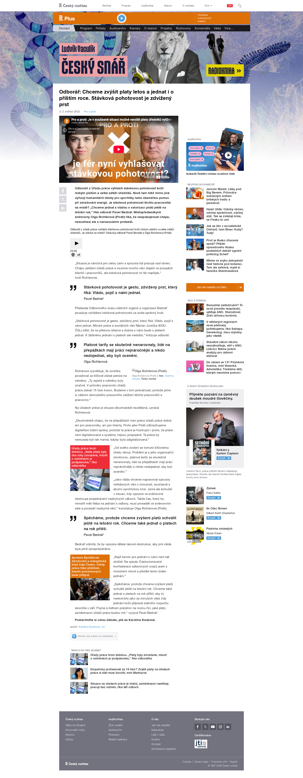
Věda (217, 28)
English (234, 761)
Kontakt (156, 744)
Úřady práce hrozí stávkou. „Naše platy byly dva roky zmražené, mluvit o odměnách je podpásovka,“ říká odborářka (89, 457)
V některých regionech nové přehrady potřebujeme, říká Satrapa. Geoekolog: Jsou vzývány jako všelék (224, 328)
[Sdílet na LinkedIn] (62, 207)
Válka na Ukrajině (75, 725)
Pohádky (193, 154)
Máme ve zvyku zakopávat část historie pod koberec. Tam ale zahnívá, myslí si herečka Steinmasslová (224, 266)
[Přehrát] (76, 243)
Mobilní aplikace (118, 739)
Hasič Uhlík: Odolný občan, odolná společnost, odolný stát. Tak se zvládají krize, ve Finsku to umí (225, 214)
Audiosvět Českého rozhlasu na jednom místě (210, 174)
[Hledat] (239, 5)
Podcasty (114, 734)
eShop (69, 739)
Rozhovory (183, 28)
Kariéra (156, 739)
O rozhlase (188, 5)
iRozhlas (106, 5)
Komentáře (202, 28)
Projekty (166, 28)
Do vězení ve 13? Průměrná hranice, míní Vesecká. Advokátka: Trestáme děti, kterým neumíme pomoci (225, 367)
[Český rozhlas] (73, 5)
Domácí (64, 28)
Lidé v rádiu (158, 734)
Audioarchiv (204, 18)
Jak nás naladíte (161, 725)
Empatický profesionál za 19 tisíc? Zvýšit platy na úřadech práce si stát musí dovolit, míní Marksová (130, 671)
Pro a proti (90, 111)
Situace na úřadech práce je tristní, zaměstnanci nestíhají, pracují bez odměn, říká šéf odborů (129, 685)
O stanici (150, 28)
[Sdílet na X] (62, 199)
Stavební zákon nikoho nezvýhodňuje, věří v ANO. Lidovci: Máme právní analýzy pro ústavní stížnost (224, 349)
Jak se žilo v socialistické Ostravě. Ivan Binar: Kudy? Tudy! (224, 229)
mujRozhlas (147, 5)
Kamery (202, 21)
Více (229, 28)
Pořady (101, 28)
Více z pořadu (196, 300)
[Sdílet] (79, 255)
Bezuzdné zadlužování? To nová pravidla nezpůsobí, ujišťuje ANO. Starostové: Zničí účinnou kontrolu (224, 310)
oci (103, 626)
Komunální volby (75, 729)
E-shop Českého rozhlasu (205, 386)
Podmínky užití (219, 761)
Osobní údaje (201, 761)
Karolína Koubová (89, 626)
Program (126, 5)
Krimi (209, 148)
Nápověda (157, 729)
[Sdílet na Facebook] (62, 190)
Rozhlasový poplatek (164, 748)
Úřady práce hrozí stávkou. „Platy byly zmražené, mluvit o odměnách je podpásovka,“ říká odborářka (128, 656)
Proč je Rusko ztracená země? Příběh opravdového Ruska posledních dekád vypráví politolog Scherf (223, 247)
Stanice (168, 5)
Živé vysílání (195, 159)
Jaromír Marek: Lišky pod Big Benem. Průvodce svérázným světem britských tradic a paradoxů (223, 196)
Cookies (187, 761)
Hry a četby (195, 148)
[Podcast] (73, 255)
